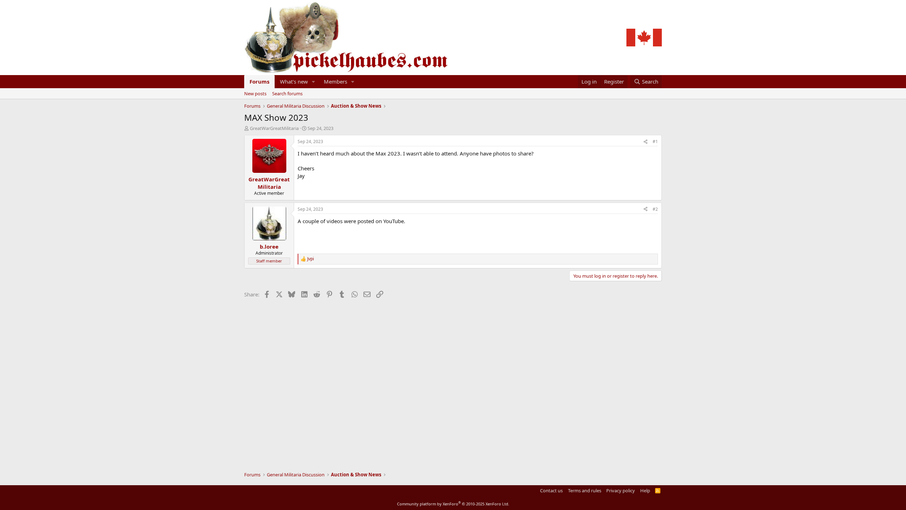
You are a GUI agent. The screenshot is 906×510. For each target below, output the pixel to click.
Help (645, 490)
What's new (294, 81)
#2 (655, 209)
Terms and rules (584, 490)
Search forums (287, 93)
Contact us (551, 490)
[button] (314, 81)
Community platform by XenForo (453, 503)
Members (335, 81)
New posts (255, 93)
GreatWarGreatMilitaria (274, 128)
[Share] (645, 142)
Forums (259, 81)
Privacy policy (620, 490)
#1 (655, 141)
